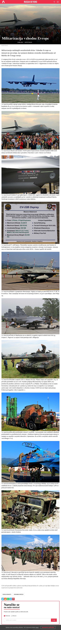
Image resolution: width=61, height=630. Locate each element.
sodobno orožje (18, 594)
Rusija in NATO (7, 594)
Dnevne (14, 615)
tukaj (37, 627)
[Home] (3, 2)
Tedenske (8, 615)
